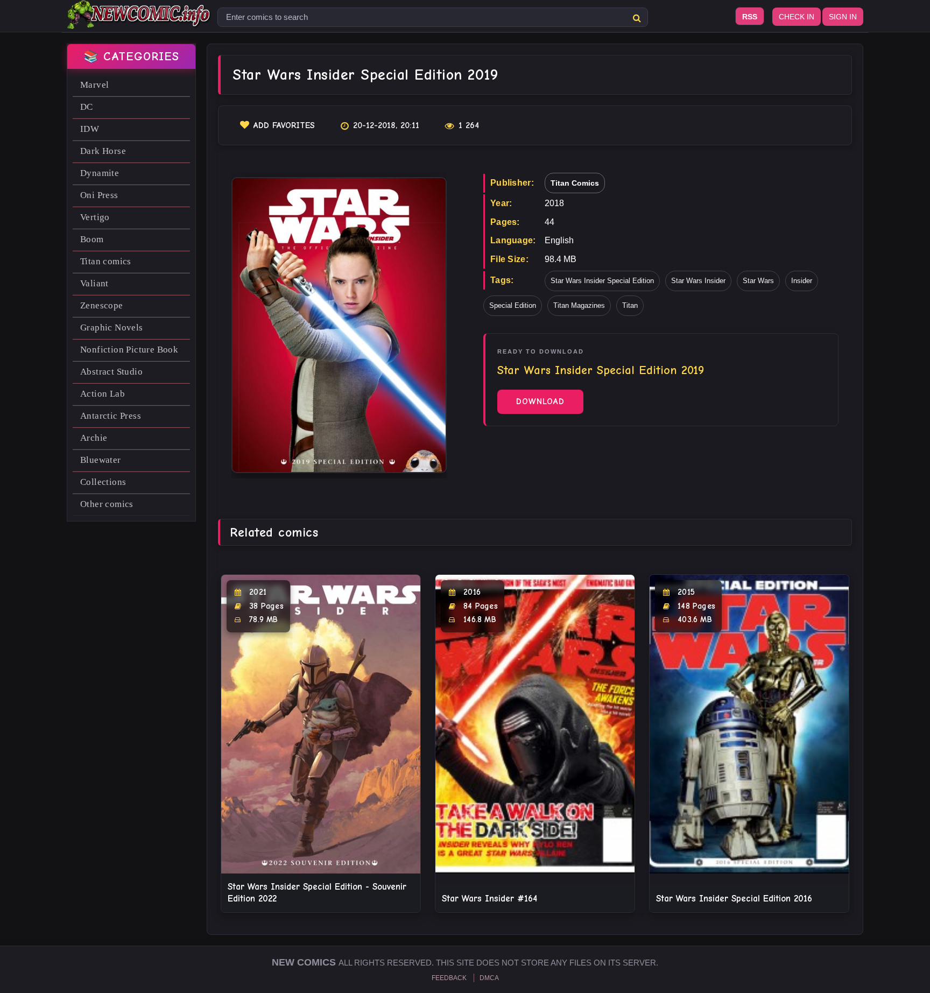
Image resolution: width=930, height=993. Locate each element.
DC (86, 107)
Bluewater (100, 460)
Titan (630, 305)
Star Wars (758, 281)
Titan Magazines (579, 305)
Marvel (94, 85)
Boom (92, 239)
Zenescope (101, 305)
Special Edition (512, 305)
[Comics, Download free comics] (139, 21)
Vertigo (95, 217)
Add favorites (284, 125)
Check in (796, 16)
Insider (801, 281)
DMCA (489, 978)
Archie (93, 438)
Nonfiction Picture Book (129, 349)
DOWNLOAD (540, 401)
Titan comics (105, 261)
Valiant (94, 283)
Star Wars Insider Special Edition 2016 (734, 898)
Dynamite (99, 173)
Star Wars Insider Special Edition (602, 281)
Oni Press (99, 195)
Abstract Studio (111, 372)
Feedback (449, 978)
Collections (103, 482)
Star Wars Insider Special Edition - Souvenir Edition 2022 (317, 893)
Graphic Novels (111, 327)
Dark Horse (103, 151)
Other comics (106, 504)
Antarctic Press (110, 416)
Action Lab (102, 394)
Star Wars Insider (698, 281)
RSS (749, 16)
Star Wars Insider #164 (489, 898)
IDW (89, 129)
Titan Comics (575, 183)
